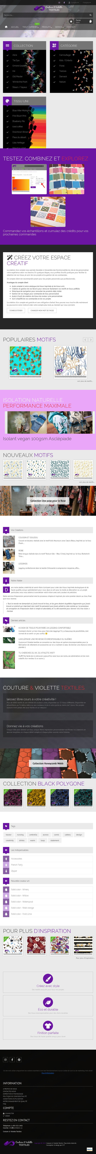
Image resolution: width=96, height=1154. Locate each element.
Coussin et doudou (28, 538)
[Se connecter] (71, 21)
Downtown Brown (20, 132)
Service (58, 27)
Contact (71, 27)
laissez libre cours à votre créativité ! (31, 699)
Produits (46, 27)
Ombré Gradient (19, 66)
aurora (45, 834)
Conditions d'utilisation (13, 1099)
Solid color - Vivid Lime (21, 914)
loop (43, 840)
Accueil (15, 27)
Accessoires (16, 859)
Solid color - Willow (20, 895)
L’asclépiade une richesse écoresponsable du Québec (45, 639)
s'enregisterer (16, 310)
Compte (73, 2)
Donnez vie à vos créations (25, 726)
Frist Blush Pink (19, 116)
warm (32, 840)
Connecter (9, 1113)
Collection (23, 45)
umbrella (33, 834)
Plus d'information (48, 1073)
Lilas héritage (18, 142)
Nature (62, 82)
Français (86, 2)
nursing (20, 834)
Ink (13, 71)
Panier (78, 21)
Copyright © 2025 (40, 1143)
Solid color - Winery (20, 889)
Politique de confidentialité (15, 1096)
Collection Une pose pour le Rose (48, 500)
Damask (63, 76)
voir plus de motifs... (85, 381)
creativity (10, 840)
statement (54, 840)
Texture (62, 71)
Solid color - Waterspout (22, 902)
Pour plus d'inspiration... (85, 958)
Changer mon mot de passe (42, 310)
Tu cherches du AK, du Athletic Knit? (37, 653)
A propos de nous (10, 1089)
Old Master (17, 76)
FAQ (4, 1104)
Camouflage (65, 55)
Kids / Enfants (65, 60)
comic (56, 834)
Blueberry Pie (18, 121)
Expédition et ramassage (13, 1094)
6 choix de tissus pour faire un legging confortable (45, 628)
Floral (61, 66)
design (79, 834)
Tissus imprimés (30, 26)
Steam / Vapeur (19, 87)
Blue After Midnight (21, 110)
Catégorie (69, 45)
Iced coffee (17, 126)
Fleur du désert (19, 137)
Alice (14, 55)
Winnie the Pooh (19, 82)
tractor (8, 834)
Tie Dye (15, 60)
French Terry (17, 865)
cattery (67, 834)
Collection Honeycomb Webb (48, 763)
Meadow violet (19, 148)
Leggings (23, 564)
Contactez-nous (9, 1091)
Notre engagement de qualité (15, 1101)
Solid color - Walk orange (22, 908)
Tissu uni (21, 101)
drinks (21, 840)
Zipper (14, 871)
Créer (7, 1116)
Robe (21, 551)
